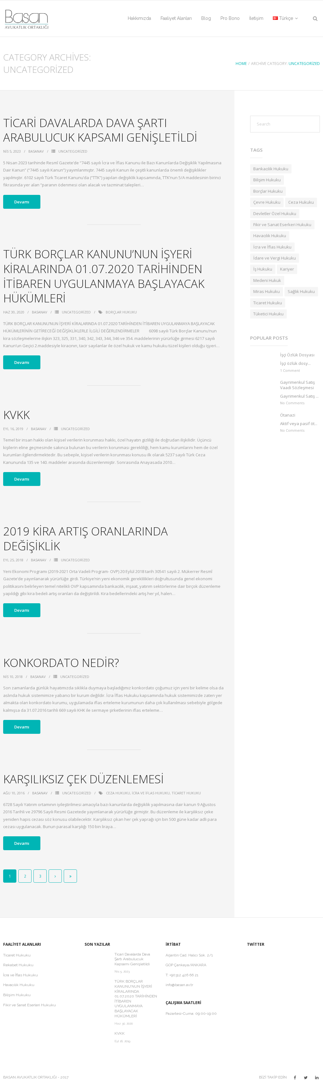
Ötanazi (287, 415)
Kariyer (287, 269)
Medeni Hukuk (267, 280)
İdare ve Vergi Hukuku (274, 258)
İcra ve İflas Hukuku (151, 793)
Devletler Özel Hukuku (274, 213)
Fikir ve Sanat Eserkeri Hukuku (282, 224)
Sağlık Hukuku (301, 291)
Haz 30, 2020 (124, 1023)
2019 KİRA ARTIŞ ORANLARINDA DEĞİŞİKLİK (85, 538)
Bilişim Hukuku (267, 180)
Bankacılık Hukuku (270, 169)
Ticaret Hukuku (186, 793)
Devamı (21, 202)
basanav (36, 151)
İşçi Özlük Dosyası (297, 355)
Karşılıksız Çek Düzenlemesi (83, 779)
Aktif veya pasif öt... (298, 423)
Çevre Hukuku (266, 202)
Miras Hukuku (266, 291)
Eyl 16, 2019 (122, 1041)
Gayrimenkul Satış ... (299, 396)
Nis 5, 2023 (122, 971)
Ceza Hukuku (118, 793)
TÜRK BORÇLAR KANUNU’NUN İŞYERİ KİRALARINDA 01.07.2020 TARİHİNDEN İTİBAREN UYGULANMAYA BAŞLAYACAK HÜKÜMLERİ (103, 276)
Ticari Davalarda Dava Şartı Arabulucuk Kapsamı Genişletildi (100, 130)
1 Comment (290, 370)
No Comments (292, 402)
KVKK (16, 415)
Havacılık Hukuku (269, 235)
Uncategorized (304, 63)
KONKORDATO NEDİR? (61, 662)
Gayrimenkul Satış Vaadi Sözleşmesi (297, 385)
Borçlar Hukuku (121, 312)
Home (241, 63)
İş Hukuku (262, 269)
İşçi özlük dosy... (295, 363)
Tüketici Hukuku (268, 314)
